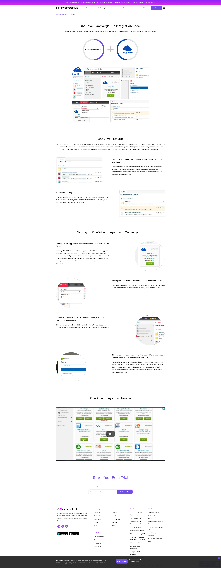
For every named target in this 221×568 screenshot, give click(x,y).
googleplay (62, 533)
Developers (97, 543)
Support (114, 522)
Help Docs (115, 516)
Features (92, 8)
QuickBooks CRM (135, 527)
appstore (74, 533)
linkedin (58, 526)
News (95, 526)
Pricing (119, 8)
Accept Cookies (122, 561)
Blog (113, 526)
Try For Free (156, 8)
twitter (66, 526)
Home (57, 14)
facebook (62, 526)
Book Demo (144, 8)
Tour (87, 8)
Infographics (116, 519)
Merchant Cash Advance (137, 530)
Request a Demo (99, 536)
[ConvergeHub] (67, 8)
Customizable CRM (136, 518)
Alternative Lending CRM (137, 534)
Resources (126, 8)
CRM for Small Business (137, 543)
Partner (96, 522)
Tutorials (114, 512)
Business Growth (153, 512)
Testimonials (97, 519)
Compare (96, 540)
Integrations (64, 14)
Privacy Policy (135, 561)
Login (135, 8)
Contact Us (97, 516)
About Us (97, 512)
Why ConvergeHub (102, 8)
